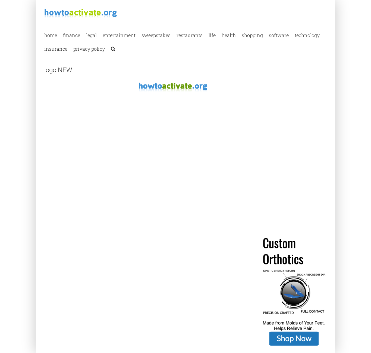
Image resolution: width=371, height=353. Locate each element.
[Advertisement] (85, 120)
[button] (113, 48)
